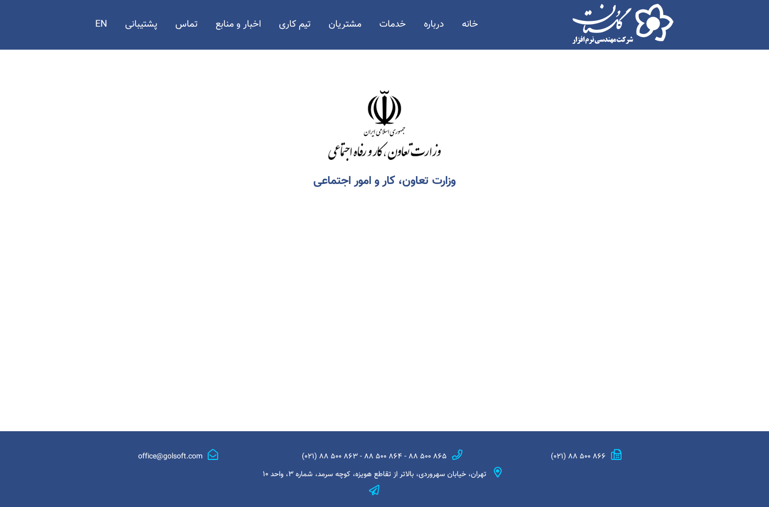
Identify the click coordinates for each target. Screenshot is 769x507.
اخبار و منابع (238, 24)
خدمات (392, 24)
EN (101, 24)
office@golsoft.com (170, 457)
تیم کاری (295, 24)
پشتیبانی (141, 24)
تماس (186, 24)
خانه (470, 24)
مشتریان (345, 24)
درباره (434, 24)
